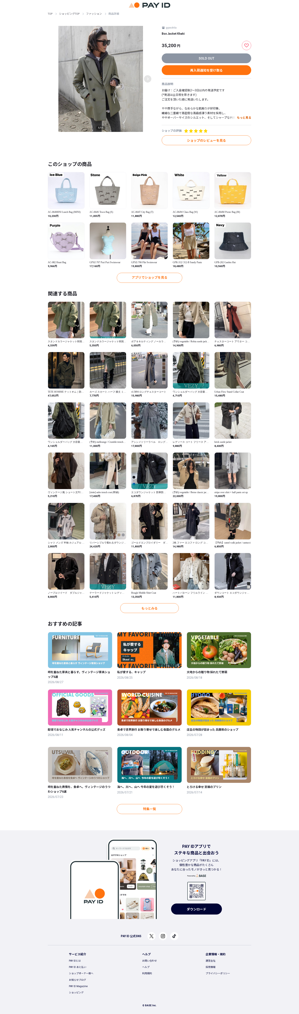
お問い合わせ (149, 960)
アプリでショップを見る (149, 277)
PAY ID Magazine (78, 986)
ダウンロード (196, 909)
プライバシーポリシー (218, 973)
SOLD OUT (206, 58)
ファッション (94, 13)
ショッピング (76, 992)
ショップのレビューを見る (206, 140)
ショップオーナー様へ (81, 973)
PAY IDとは (75, 960)
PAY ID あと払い (77, 967)
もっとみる (149, 608)
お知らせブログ (77, 980)
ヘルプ (146, 967)
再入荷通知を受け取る (206, 70)
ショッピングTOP (69, 13)
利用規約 (147, 973)
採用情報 (210, 967)
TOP (50, 13)
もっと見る (244, 117)
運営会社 (210, 960)
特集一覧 (149, 809)
